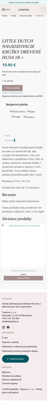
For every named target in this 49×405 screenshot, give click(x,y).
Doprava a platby (10, 342)
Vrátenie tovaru (16, 359)
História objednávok (12, 379)
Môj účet (6, 372)
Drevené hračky (26, 16)
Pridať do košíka (12, 88)
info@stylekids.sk (10, 321)
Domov (4, 16)
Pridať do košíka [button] (23, 278)
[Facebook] (8, 327)
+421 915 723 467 (11, 318)
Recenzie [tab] (10, 140)
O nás (5, 337)
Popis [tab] (7, 135)
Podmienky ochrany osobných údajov (20, 351)
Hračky (13, 16)
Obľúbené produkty (11, 376)
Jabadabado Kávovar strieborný (23, 271)
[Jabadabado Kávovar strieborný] (23, 245)
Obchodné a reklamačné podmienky (19, 346)
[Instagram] (3, 327)
